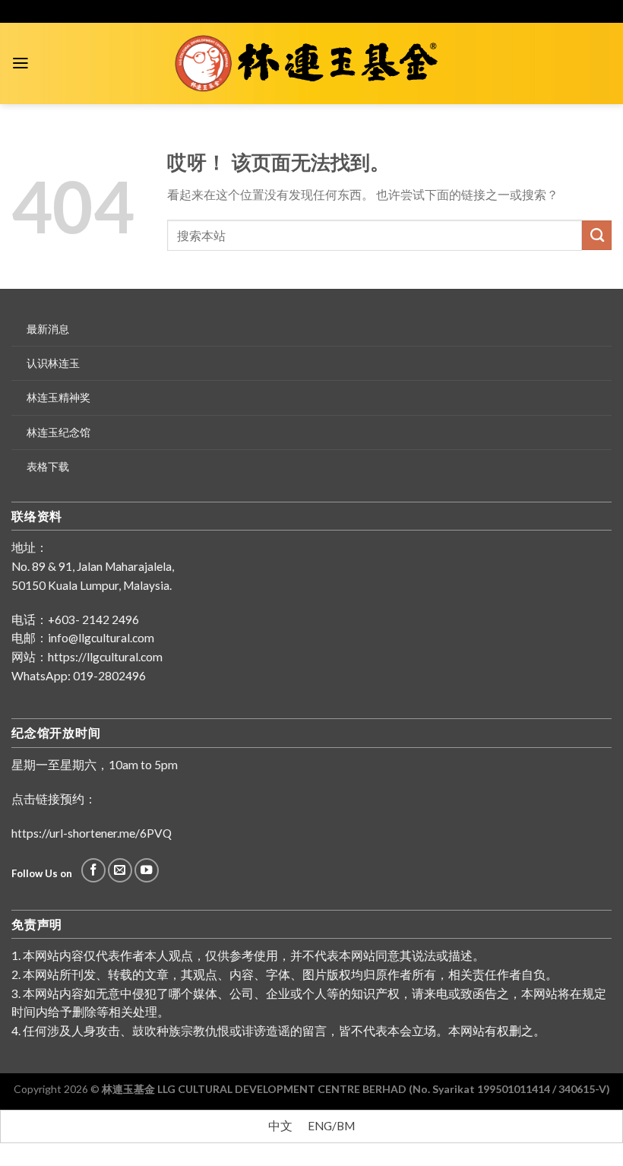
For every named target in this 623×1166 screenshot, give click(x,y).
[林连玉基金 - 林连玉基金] (312, 64)
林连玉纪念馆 (58, 432)
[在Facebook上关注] (93, 870)
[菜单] (20, 63)
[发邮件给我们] (120, 870)
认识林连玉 (53, 362)
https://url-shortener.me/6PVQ (91, 833)
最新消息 (48, 328)
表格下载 (48, 466)
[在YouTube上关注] (146, 870)
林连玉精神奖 (58, 397)
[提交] (597, 234)
